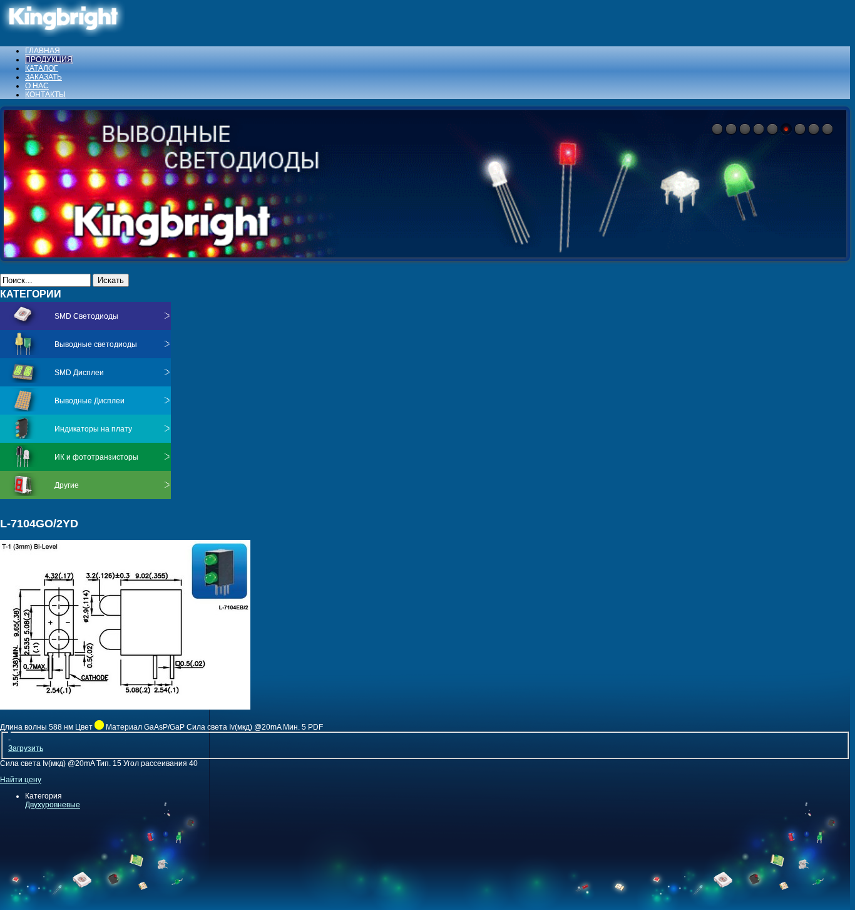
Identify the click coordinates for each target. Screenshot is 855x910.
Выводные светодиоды (95, 344)
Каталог (41, 68)
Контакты (45, 94)
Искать (111, 280)
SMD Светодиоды (86, 316)
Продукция (49, 59)
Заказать (43, 77)
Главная (42, 50)
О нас (37, 85)
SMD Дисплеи (79, 372)
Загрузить (25, 748)
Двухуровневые (52, 804)
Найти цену (20, 779)
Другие (66, 485)
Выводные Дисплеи (89, 400)
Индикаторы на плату (93, 429)
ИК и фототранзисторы (96, 457)
